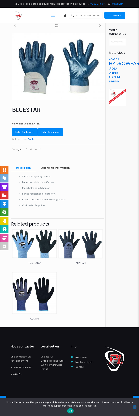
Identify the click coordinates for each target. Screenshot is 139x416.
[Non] (134, 407)
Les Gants (29, 139)
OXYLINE (115, 77)
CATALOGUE (115, 15)
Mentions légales (84, 362)
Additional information (55, 167)
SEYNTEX (114, 81)
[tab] (23, 168)
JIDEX (113, 68)
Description (23, 167)
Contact (79, 367)
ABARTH (114, 59)
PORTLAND (34, 263)
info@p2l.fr (117, 3)
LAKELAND (113, 73)
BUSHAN (81, 263)
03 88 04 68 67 (98, 3)
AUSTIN (34, 318)
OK (70, 411)
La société (81, 357)
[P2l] (18, 15)
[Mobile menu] (53, 15)
